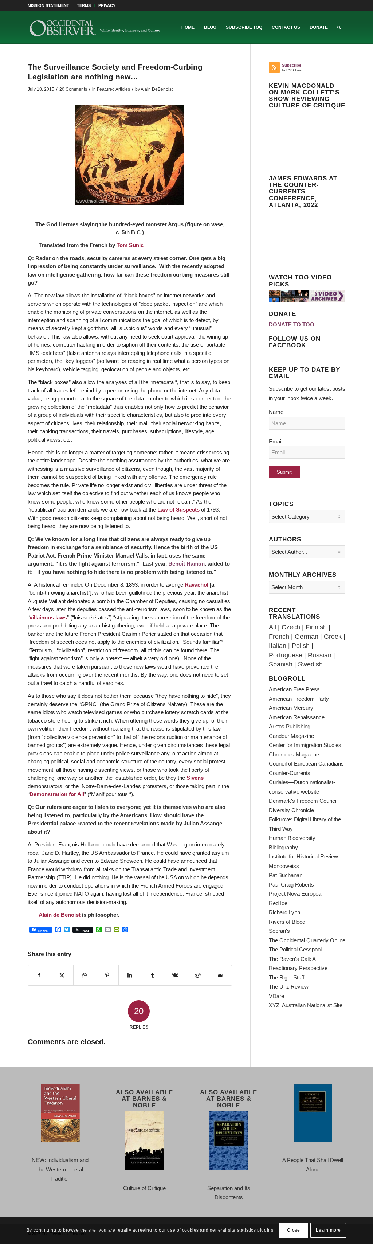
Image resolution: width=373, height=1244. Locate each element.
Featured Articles (113, 89)
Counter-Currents (289, 773)
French (279, 636)
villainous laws (48, 617)
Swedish (310, 664)
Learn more (328, 1230)
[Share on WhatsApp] (85, 975)
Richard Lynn (284, 912)
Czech (291, 627)
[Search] (339, 27)
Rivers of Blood (287, 922)
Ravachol (196, 585)
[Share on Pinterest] (107, 975)
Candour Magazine (291, 736)
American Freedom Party (299, 699)
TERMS (84, 5)
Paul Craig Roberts (291, 884)
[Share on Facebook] (39, 975)
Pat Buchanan (285, 875)
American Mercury (291, 708)
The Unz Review (289, 986)
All (272, 627)
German (306, 636)
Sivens (195, 778)
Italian (277, 645)
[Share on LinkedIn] (130, 975)
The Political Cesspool (295, 949)
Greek (333, 636)
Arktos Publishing (289, 726)
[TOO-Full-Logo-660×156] (95, 27)
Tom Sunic (130, 245)
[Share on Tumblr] (152, 975)
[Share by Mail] (220, 975)
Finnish (316, 627)
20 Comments (73, 89)
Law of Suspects (178, 509)
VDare (276, 996)
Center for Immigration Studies (305, 745)
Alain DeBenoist (157, 89)
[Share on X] (62, 975)
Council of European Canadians (306, 763)
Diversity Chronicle (291, 810)
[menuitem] (50, 5)
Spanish (280, 664)
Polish (301, 645)
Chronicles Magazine (294, 754)
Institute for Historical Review (303, 856)
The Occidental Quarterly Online (307, 940)
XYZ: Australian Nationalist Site (305, 1005)
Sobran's (279, 931)
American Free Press (294, 689)
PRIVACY (106, 5)
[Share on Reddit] (197, 975)
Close (293, 1230)
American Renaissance (297, 717)
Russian (319, 655)
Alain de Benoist (60, 915)
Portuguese (285, 655)
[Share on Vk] (175, 975)
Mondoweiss (284, 866)
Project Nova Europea (295, 894)
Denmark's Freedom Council (303, 801)
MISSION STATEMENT (48, 5)
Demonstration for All (57, 794)
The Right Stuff (286, 977)
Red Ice (278, 903)
